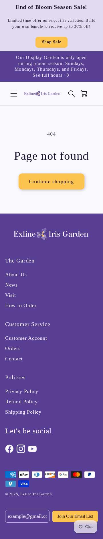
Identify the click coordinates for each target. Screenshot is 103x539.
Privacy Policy (21, 391)
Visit (10, 295)
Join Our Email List (75, 516)
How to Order (21, 305)
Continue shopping (51, 181)
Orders (12, 348)
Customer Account (26, 338)
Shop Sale (51, 42)
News (11, 285)
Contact (14, 359)
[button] (13, 93)
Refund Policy (21, 401)
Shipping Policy (23, 412)
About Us (16, 274)
